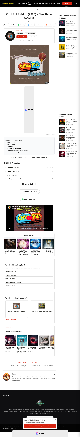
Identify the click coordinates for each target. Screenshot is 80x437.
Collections (24, 3)
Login (58, 3)
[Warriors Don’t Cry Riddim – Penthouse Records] (62, 122)
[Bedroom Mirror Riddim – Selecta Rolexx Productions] (23, 243)
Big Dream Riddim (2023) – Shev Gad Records (35, 253)
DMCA (59, 429)
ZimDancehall (20, 33)
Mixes (46, 3)
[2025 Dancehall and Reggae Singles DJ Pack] (62, 154)
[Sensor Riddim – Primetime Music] (62, 23)
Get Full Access (67, 4)
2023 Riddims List (34, 152)
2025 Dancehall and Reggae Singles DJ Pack (71, 153)
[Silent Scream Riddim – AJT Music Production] (10, 243)
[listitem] (10, 343)
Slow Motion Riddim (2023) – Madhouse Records (71, 30)
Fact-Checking (61, 427)
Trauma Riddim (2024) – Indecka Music (70, 129)
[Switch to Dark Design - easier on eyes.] (74, 3)
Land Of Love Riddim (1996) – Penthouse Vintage (71, 145)
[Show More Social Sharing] (54, 24)
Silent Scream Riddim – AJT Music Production (10, 252)
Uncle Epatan (11, 179)
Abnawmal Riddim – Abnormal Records (42, 365)
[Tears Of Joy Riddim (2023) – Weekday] (62, 39)
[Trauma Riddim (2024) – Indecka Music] (62, 130)
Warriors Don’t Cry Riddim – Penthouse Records (71, 121)
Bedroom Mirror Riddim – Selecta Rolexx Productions (23, 253)
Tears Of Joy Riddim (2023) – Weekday (71, 38)
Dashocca (10, 167)
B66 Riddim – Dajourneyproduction (48, 252)
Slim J (8, 175)
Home (4, 9)
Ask (54, 3)
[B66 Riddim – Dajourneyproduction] (48, 243)
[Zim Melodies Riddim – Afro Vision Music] (62, 55)
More (50, 3)
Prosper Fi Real (11, 171)
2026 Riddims (30, 3)
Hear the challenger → (10, 319)
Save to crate (32, 37)
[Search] (77, 3)
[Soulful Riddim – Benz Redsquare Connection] (62, 138)
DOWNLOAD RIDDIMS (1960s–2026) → (40, 426)
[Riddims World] (8, 3)
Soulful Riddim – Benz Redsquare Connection (70, 137)
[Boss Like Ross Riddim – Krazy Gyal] (62, 47)
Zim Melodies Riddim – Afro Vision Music (71, 54)
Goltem (25, 21)
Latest (18, 3)
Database (41, 3)
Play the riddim (22, 37)
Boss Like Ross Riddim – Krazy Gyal (71, 46)
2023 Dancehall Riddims (22, 9)
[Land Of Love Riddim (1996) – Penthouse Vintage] (62, 146)
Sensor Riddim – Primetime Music (70, 22)
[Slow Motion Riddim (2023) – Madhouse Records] (62, 31)
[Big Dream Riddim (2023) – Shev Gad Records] (35, 243)
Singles (36, 3)
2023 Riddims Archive (11, 9)
